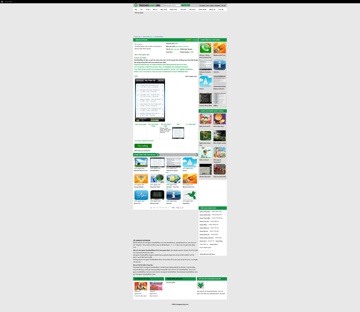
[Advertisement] (252, 23)
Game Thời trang (217, 218)
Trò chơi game (170, 282)
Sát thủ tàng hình (205, 176)
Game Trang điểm (205, 218)
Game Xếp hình (217, 214)
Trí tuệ (148, 9)
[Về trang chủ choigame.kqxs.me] (148, 5)
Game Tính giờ (214, 231)
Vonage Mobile (139, 187)
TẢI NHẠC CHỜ (204, 5)
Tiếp (173, 207)
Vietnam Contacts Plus (172, 171)
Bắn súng (164, 9)
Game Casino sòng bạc (207, 237)
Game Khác (219, 241)
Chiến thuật (202, 9)
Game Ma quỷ (204, 231)
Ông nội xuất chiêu (220, 176)
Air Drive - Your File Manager (172, 187)
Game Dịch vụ (204, 244)
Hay (136, 9)
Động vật (212, 9)
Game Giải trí (214, 244)
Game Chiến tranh (205, 214)
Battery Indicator (219, 89)
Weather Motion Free (140, 170)
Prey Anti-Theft (155, 187)
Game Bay (218, 237)
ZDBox (216, 105)
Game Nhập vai (204, 228)
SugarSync (186, 203)
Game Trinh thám (205, 211)
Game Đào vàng (216, 211)
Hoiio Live (137, 203)
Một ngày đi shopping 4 (217, 161)
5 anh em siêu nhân (140, 296)
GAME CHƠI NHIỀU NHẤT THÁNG (212, 111)
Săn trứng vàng (219, 126)
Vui (141, 9)
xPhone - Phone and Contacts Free (205, 56)
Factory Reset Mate (206, 105)
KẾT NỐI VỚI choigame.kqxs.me (210, 279)
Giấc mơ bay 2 (204, 160)
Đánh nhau (173, 9)
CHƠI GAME (8, 1)
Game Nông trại (213, 224)
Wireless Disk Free (188, 187)
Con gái (221, 9)
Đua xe (155, 9)
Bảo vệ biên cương (220, 143)
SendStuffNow (158, 36)
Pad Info (169, 203)
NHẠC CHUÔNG (215, 5)
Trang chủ (137, 36)
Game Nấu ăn (215, 221)
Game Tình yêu (204, 221)
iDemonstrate (154, 203)
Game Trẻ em (215, 228)
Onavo (185, 170)
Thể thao (183, 9)
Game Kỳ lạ (203, 241)
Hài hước (192, 9)
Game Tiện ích (147, 36)
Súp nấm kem (154, 296)
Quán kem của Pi (205, 126)
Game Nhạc (214, 234)
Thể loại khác (139, 13)
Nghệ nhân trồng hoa (205, 144)
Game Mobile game (205, 247)
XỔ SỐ (223, 5)
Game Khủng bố (204, 234)
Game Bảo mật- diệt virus (207, 254)
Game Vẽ (211, 241)
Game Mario (203, 224)
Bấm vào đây (175, 49)
